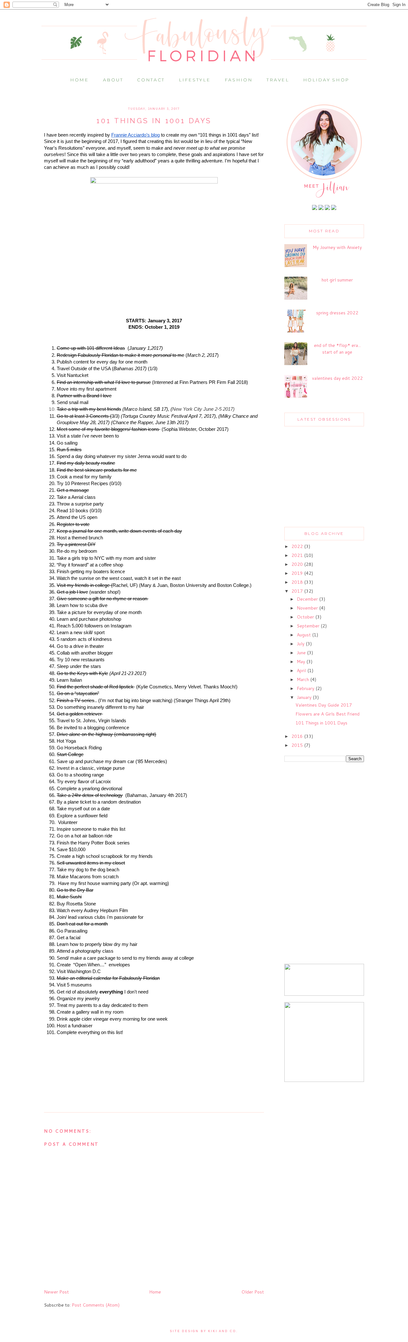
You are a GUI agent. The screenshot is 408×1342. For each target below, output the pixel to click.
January (305, 697)
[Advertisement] (324, 863)
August (304, 635)
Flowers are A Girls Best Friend (327, 714)
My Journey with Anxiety (337, 247)
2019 (297, 573)
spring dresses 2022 (337, 313)
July (301, 644)
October (306, 617)
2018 (297, 582)
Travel (277, 79)
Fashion (239, 79)
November (308, 608)
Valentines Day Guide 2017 (323, 705)
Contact (151, 79)
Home (79, 79)
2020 (297, 564)
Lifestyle (194, 79)
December (308, 599)
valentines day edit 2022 (337, 378)
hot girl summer (337, 280)
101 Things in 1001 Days (321, 723)
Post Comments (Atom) (96, 1305)
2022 (297, 546)
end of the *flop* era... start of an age (337, 348)
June (302, 652)
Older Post (252, 1292)
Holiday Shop (326, 79)
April (302, 670)
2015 (297, 745)
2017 (297, 591)
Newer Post (56, 1292)
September (309, 626)
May (301, 661)
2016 (297, 736)
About (113, 79)
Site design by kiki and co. (204, 1331)
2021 (297, 555)
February (306, 688)
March (303, 679)
